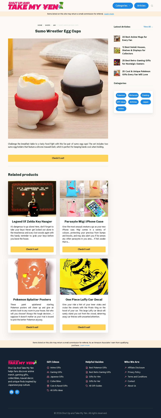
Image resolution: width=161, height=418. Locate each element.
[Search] (152, 6)
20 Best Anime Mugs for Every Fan (134, 39)
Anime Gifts (55, 367)
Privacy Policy (134, 372)
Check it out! (58, 158)
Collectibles (55, 381)
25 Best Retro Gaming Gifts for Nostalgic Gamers (136, 62)
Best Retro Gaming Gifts (100, 372)
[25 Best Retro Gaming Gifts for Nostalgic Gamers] (117, 62)
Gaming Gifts (56, 372)
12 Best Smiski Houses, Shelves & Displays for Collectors (134, 50)
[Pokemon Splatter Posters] (32, 277)
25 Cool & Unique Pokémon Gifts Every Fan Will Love (136, 73)
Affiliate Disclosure (136, 367)
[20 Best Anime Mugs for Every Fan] (117, 38)
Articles (141, 5)
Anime (121, 108)
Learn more (109, 14)
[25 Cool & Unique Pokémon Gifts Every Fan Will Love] (117, 73)
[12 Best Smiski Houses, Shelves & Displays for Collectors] (117, 50)
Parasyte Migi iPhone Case (84, 221)
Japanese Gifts (57, 376)
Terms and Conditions (137, 376)
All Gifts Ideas (56, 390)
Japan (145, 102)
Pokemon (121, 95)
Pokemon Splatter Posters (32, 299)
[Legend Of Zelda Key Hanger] (32, 199)
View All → (148, 27)
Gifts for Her (94, 381)
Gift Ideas (121, 102)
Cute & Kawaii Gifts (59, 385)
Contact (131, 381)
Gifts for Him (95, 376)
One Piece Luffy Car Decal (84, 299)
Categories (121, 5)
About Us (132, 385)
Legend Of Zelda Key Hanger (32, 221)
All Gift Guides (95, 385)
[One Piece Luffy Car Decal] (84, 277)
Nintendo (133, 95)
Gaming (145, 95)
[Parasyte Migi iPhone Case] (84, 199)
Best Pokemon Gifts (98, 367)
